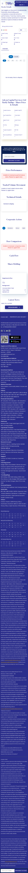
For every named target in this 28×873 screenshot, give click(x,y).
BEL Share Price (12, 440)
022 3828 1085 (4, 356)
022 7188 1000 (4, 366)
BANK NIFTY (16, 392)
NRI (15, 469)
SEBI (7, 491)
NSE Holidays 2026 (5, 477)
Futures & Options (6, 466)
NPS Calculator (11, 417)
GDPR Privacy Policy (16, 501)
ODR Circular (22, 504)
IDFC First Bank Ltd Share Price (16, 434)
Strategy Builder (8, 425)
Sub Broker (7, 469)
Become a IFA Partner (11, 452)
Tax (2, 487)
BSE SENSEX (9, 392)
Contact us (4, 458)
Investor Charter (5, 501)
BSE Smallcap (23, 392)
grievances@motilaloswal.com (13, 660)
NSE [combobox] (21, 30)
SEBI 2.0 (16, 504)
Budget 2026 (4, 464)
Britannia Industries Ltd (7, 438)
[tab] (4, 61)
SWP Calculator (11, 409)
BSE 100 (8, 397)
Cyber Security (13, 506)
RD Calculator (21, 401)
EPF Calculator (20, 409)
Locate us (14, 458)
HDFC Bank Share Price (7, 429)
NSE (4, 491)
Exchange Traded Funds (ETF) (13, 380)
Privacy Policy (4, 506)
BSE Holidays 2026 (16, 477)
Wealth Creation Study (7, 497)
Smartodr (10, 504)
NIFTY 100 (3, 397)
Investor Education (6, 495)
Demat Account (21, 464)
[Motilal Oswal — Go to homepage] (7, 4)
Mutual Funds (14, 372)
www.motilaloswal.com (11, 861)
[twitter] (4, 331)
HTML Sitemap (22, 506)
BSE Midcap (4, 394)
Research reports (5, 444)
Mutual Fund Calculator (13, 407)
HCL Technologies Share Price (19, 436)
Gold (12, 469)
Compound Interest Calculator (9, 403)
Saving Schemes (22, 487)
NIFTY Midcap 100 (21, 394)
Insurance (3, 382)
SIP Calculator (4, 401)
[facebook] (2, 331)
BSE (2, 491)
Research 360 (4, 423)
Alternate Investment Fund (12, 376)
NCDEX (11, 491)
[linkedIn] (9, 331)
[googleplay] (15, 341)
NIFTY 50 (3, 392)
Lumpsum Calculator (13, 405)
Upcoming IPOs (5, 372)
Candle (16, 56)
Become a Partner (6, 450)
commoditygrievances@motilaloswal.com (11, 709)
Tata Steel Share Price (20, 429)
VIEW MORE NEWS (13, 307)
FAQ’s (9, 458)
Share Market (4, 386)
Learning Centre (15, 444)
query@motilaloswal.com (8, 354)
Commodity (20, 469)
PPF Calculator (5, 413)
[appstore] (15, 337)
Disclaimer (14, 493)
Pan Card (6, 487)
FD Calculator (13, 401)
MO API (22, 423)
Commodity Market (14, 386)
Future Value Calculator (7, 411)
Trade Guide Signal (14, 423)
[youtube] (7, 331)
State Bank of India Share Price (9, 432)
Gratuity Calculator (20, 411)
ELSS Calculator (14, 413)
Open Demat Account (14, 160)
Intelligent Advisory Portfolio (13, 374)
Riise (2, 425)
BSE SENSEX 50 (15, 397)
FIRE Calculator (11, 419)
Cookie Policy (21, 493)
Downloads (4, 504)
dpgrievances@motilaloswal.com (9, 662)
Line (11, 56)
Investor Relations (6, 493)
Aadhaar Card (13, 487)
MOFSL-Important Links (20, 491)
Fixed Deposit (17, 378)
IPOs (13, 466)
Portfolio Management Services (9, 471)
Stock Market (12, 464)
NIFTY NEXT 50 (12, 394)
